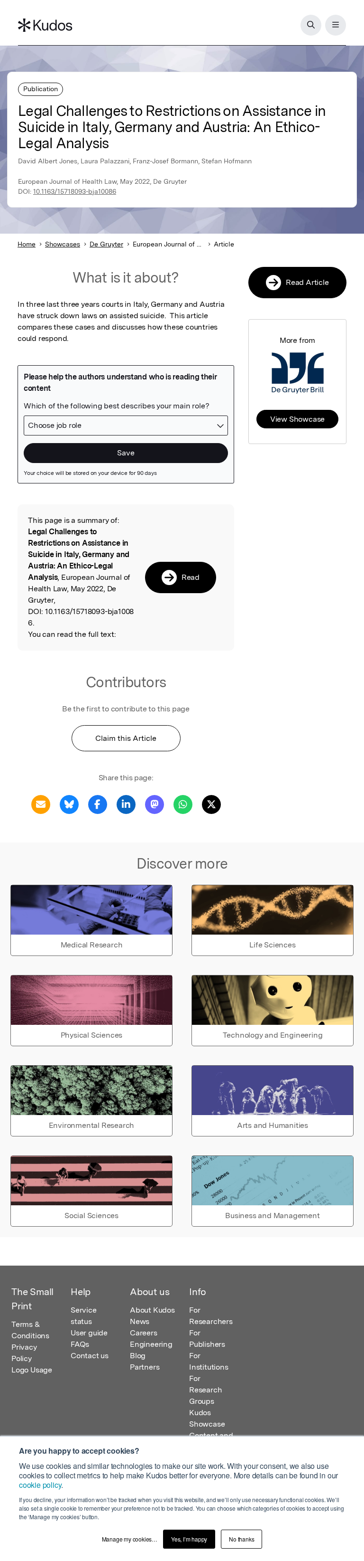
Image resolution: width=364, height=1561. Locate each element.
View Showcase (297, 419)
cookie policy (40, 1484)
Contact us (90, 1355)
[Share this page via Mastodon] (154, 803)
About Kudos (152, 1310)
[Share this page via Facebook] (97, 803)
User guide (89, 1332)
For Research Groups (205, 1390)
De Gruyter (106, 244)
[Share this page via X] (211, 803)
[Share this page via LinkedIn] (126, 803)
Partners (144, 1367)
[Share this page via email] (41, 803)
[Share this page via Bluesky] (69, 803)
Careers (143, 1332)
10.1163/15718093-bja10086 (74, 191)
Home (27, 244)
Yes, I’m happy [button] (189, 1539)
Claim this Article (125, 738)
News (139, 1321)
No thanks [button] (241, 1539)
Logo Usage (31, 1369)
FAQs (80, 1344)
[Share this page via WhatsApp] (183, 803)
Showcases (62, 244)
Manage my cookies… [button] (129, 1539)
